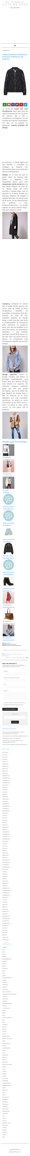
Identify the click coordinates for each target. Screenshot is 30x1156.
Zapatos (4, 1134)
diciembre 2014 (5, 888)
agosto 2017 (5, 813)
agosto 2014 (5, 897)
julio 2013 (4, 928)
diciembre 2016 (5, 831)
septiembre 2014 (6, 895)
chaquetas (5, 989)
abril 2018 (4, 794)
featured (14, 645)
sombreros (5, 1099)
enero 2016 (5, 857)
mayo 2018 (4, 792)
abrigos (8, 645)
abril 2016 (4, 850)
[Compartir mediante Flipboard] (17, 104)
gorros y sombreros (7, 1017)
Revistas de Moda (6, 1085)
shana (3, 1094)
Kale (19, 1149)
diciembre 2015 (5, 860)
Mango (4, 1034)
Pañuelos (4, 1057)
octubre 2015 (5, 864)
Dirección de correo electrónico (11, 677)
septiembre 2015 (6, 867)
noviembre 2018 (6, 778)
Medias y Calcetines (7, 1038)
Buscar (15, 722)
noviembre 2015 (6, 862)
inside (3, 1022)
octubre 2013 (5, 920)
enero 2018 (5, 801)
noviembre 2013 (6, 918)
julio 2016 (4, 843)
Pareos (4, 1059)
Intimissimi (4, 1024)
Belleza (4, 954)
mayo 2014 (4, 904)
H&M (3, 1019)
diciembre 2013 (5, 916)
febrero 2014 (5, 911)
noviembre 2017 (6, 806)
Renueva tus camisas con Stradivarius (15, 657)
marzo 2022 (5, 771)
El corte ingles (6, 1008)
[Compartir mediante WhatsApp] (5, 104)
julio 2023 (4, 754)
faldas (4, 1012)
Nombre (5, 671)
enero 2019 (5, 773)
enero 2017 (5, 829)
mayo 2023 (4, 759)
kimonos (4, 1026)
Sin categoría (5, 1097)
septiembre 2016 (6, 838)
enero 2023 (5, 768)
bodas (3, 970)
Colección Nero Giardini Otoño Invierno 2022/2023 (14, 744)
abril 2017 (4, 822)
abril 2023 (4, 761)
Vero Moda (5, 1125)
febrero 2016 (5, 855)
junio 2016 (4, 846)
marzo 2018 (5, 796)
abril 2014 (4, 906)
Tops (3, 1115)
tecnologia (5, 1108)
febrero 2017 (5, 827)
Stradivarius (14, 644)
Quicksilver (5, 1080)
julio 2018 (4, 787)
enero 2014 (5, 913)
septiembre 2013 (6, 923)
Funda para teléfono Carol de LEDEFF (11, 738)
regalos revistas (6, 1083)
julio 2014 (4, 899)
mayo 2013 (4, 932)
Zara (3, 1137)
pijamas (4, 1066)
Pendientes (5, 1062)
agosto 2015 (5, 869)
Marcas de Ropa (6, 1036)
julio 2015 (4, 871)
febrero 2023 (5, 766)
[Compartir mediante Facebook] (13, 104)
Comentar (5, 690)
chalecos (4, 987)
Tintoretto (5, 1113)
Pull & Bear (5, 1078)
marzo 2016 (5, 853)
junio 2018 (4, 789)
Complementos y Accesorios (9, 994)
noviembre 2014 (6, 890)
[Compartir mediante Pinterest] (21, 104)
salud (3, 1087)
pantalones (5, 1055)
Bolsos (4, 975)
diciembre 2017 (5, 803)
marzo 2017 (5, 824)
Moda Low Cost (6, 1043)
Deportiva (4, 1001)
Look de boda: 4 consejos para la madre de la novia (14, 736)
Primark (4, 1073)
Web (4, 684)
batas (3, 952)
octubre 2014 (5, 892)
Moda (3, 1041)
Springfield (5, 1101)
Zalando (4, 1130)
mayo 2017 (4, 820)
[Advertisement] (15, 25)
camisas (4, 980)
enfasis (4, 1010)
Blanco (4, 963)
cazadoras (10, 644)
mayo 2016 (4, 848)
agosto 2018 (5, 785)
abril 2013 (4, 935)
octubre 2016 (5, 836)
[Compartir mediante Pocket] (9, 104)
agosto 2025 (5, 752)
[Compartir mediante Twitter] (25, 104)
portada (4, 1071)
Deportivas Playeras (7, 1003)
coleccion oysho (6, 991)
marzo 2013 (5, 937)
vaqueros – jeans (6, 1123)
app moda (4, 947)
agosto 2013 (5, 925)
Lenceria (4, 1031)
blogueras (5, 968)
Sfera (3, 1092)
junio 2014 (4, 902)
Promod (4, 1076)
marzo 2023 (5, 764)
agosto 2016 (5, 841)
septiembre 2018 (6, 782)
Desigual (4, 1005)
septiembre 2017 (6, 810)
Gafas (3, 1015)
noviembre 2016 (6, 834)
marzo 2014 (5, 909)
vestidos (4, 1127)
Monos (4, 1045)
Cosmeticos (5, 998)
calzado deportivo (7, 977)
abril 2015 (4, 878)
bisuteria (4, 961)
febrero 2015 (5, 883)
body (3, 973)
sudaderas (4, 1106)
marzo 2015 (5, 881)
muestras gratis (6, 1048)
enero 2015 (5, 885)
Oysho (4, 1050)
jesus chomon (7, 643)
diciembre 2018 (5, 775)
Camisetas (4, 982)
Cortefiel (4, 996)
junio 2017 (4, 817)
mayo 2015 (4, 876)
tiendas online (6, 1111)
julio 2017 (4, 815)
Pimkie (3, 1069)
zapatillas (4, 1132)
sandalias (4, 1090)
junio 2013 (4, 930)
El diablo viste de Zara (15, 3)
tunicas (4, 1120)
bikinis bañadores (6, 959)
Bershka (4, 956)
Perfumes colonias (7, 1064)
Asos (3, 949)
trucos (4, 1118)
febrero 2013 (5, 939)
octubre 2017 (5, 808)
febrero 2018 (5, 799)
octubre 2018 (5, 780)
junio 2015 (4, 874)
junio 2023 (4, 757)
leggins (4, 1029)
